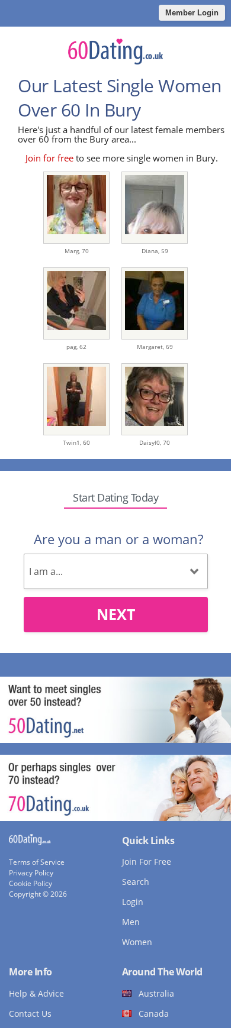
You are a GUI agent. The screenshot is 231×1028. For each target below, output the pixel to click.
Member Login (192, 12)
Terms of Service (37, 862)
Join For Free (146, 861)
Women (137, 942)
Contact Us (30, 1013)
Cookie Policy (30, 883)
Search (135, 881)
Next (116, 614)
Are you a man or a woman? (118, 539)
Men (131, 921)
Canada (154, 1013)
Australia (156, 993)
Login (132, 901)
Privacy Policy (31, 873)
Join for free (49, 158)
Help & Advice (36, 993)
